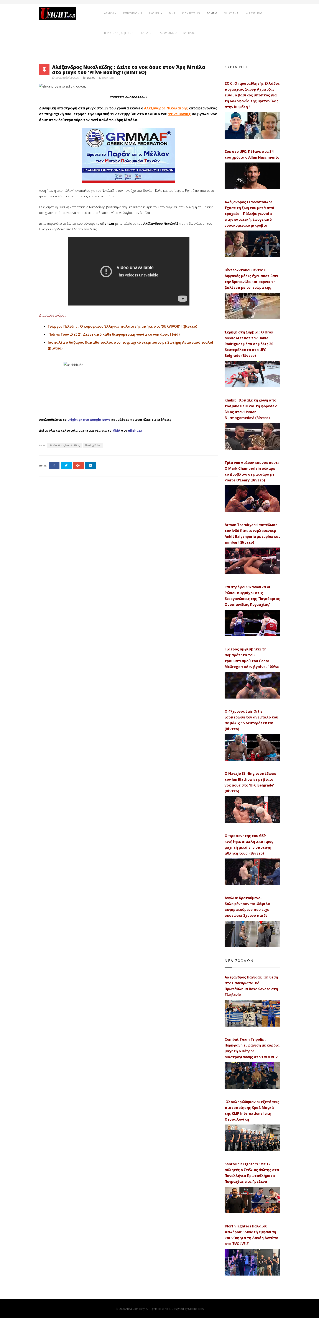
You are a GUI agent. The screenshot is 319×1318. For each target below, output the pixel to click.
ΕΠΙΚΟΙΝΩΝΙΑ (132, 13)
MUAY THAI (231, 13)
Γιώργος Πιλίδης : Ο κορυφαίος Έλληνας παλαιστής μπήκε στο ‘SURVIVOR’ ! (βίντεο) (122, 326)
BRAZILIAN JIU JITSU (118, 33)
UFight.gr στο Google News (88, 420)
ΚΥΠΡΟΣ (189, 33)
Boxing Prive (92, 445)
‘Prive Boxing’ (179, 114)
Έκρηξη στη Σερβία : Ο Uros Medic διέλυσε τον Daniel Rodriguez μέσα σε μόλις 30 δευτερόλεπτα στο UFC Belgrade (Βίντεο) (249, 344)
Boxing (91, 78)
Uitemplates (196, 1309)
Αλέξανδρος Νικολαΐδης (64, 445)
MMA (172, 13)
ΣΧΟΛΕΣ (154, 13)
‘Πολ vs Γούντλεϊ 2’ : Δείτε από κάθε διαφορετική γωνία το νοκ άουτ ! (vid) (114, 334)
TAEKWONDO (167, 33)
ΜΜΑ (116, 430)
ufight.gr (135, 430)
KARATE (146, 33)
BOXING (212, 13)
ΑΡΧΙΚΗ (109, 13)
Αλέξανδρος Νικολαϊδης (166, 108)
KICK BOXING (191, 13)
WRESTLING (254, 13)
